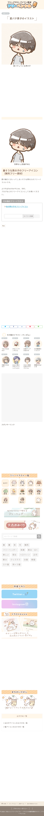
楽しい (6, 554)
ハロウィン (25, 554)
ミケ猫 (6, 564)
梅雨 (27, 545)
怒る (14, 554)
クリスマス (15, 559)
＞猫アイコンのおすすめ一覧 (13, 727)
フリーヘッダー (10, 550)
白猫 (26, 559)
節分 (5, 559)
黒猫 (33, 559)
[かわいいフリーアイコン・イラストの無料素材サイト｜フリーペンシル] (22, 7)
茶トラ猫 (16, 564)
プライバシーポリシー (20, 809)
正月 (35, 554)
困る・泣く (33, 550)
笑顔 (23, 550)
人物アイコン (6, 13)
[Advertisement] (22, 90)
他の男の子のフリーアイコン (17, 206)
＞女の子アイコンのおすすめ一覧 (15, 723)
